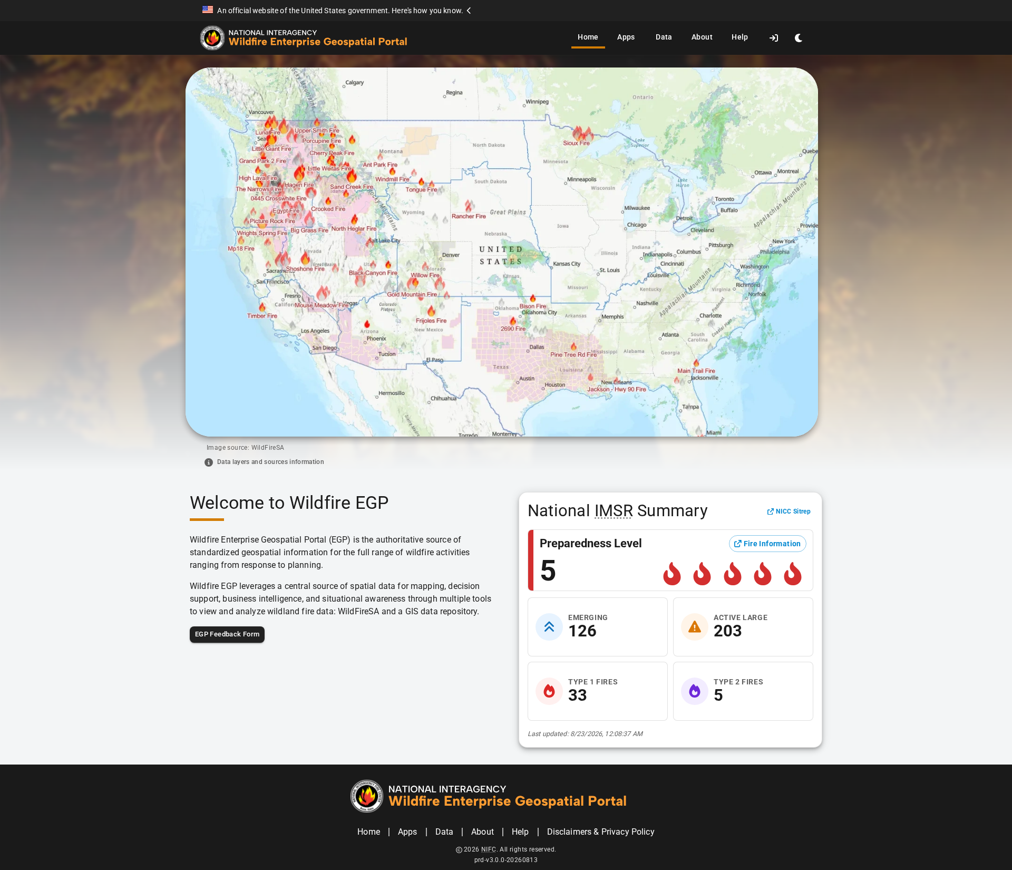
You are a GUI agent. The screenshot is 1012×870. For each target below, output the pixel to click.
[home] (316, 38)
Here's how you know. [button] (427, 10)
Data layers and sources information (270, 462)
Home (588, 37)
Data (664, 37)
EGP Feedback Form (227, 634)
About (702, 37)
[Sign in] (773, 38)
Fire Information (772, 543)
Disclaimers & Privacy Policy (601, 832)
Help (740, 37)
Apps (626, 37)
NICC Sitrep (793, 511)
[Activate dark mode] (799, 38)
